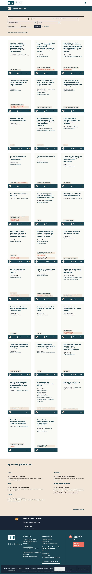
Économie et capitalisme (43, 67)
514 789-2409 (26, 543)
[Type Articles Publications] (43, 19)
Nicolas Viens (40, 401)
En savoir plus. (11, 570)
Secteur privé (68, 69)
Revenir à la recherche (78, 509)
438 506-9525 (45, 541)
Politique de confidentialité (51, 561)
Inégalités (13, 182)
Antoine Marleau (41, 397)
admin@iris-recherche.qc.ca (30, 556)
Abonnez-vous (28, 526)
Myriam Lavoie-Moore (23, 54)
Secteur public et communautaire (15, 220)
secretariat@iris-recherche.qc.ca (31, 548)
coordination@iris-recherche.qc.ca (51, 557)
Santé (12, 145)
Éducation (67, 182)
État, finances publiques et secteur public (18, 107)
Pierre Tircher (50, 399)
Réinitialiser (46, 26)
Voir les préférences (83, 569)
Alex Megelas (40, 130)
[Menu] (85, 3)
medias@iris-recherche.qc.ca (49, 543)
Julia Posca (66, 279)
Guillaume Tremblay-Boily (43, 94)
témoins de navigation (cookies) (19, 568)
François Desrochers (42, 390)
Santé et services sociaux (71, 67)
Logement (40, 145)
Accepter (60, 569)
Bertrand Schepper (41, 243)
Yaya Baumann (48, 128)
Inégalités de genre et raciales (45, 69)
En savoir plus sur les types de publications (18, 32)
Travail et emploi (15, 69)
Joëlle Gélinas (78, 56)
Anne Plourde (51, 89)
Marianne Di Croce (41, 392)
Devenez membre (76, 544)
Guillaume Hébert (41, 92)
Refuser (71, 569)
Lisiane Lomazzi (41, 430)
